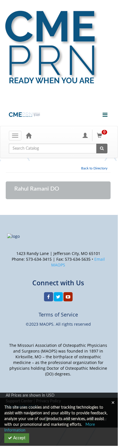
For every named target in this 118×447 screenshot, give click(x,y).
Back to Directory (94, 168)
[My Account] (85, 135)
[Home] (28, 135)
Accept (18, 438)
